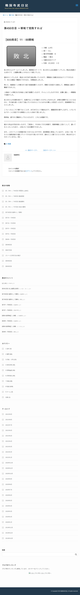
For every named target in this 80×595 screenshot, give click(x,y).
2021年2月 (8, 452)
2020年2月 (8, 516)
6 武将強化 (8, 375)
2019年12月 (9, 527)
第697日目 (8, 250)
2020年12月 (9, 463)
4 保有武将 (8, 365)
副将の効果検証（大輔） (9, 315)
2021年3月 (8, 446)
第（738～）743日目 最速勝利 (14, 201)
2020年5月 (8, 500)
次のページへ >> (49, 150)
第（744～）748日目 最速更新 (14, 196)
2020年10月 (9, 473)
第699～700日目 (10, 239)
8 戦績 (8, 144)
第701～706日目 (10, 234)
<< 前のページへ (31, 150)
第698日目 (8, 244)
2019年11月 (9, 533)
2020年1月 (8, 522)
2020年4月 (8, 506)
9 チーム (8, 392)
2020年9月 (8, 479)
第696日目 (8, 261)
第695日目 (8, 266)
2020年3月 (8, 511)
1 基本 (7, 348)
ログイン (28, 171)
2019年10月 (9, 538)
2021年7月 (8, 425)
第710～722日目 (10, 223)
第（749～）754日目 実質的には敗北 (16, 190)
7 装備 (7, 381)
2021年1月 (8, 457)
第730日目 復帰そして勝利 (13, 212)
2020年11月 (9, 468)
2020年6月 (8, 495)
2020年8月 (8, 484)
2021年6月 (8, 430)
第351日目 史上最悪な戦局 (10, 288)
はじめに (4, 283)
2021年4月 (8, 441)
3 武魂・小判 (9, 359)
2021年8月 (8, 419)
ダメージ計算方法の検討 (12, 255)
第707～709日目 (10, 228)
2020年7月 (8, 489)
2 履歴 (7, 354)
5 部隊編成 (8, 370)
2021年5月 (8, 436)
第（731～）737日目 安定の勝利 (15, 207)
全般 (6, 397)
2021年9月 (8, 414)
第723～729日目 (10, 217)
